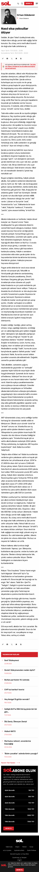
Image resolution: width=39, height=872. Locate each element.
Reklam (24, 847)
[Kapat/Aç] (19, 860)
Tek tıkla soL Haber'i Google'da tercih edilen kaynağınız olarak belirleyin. (20, 66)
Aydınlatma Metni (19, 850)
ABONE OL (29, 3)
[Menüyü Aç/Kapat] (36, 3)
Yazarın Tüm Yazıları (8, 763)
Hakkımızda (9, 847)
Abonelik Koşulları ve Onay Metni (19, 854)
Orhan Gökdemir (24, 18)
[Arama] (22, 3)
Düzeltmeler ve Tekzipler (19, 857)
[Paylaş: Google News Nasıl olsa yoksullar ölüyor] (20, 58)
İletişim (17, 847)
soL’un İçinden (7, 850)
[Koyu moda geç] (18, 3)
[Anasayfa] (19, 840)
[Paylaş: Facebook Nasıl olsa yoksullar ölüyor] (7, 58)
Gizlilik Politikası (31, 850)
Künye (31, 847)
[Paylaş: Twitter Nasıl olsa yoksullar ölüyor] (11, 58)
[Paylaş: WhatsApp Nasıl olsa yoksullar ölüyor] (16, 58)
